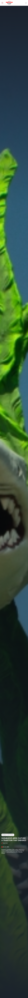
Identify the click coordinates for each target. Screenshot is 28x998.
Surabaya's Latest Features (7, 834)
